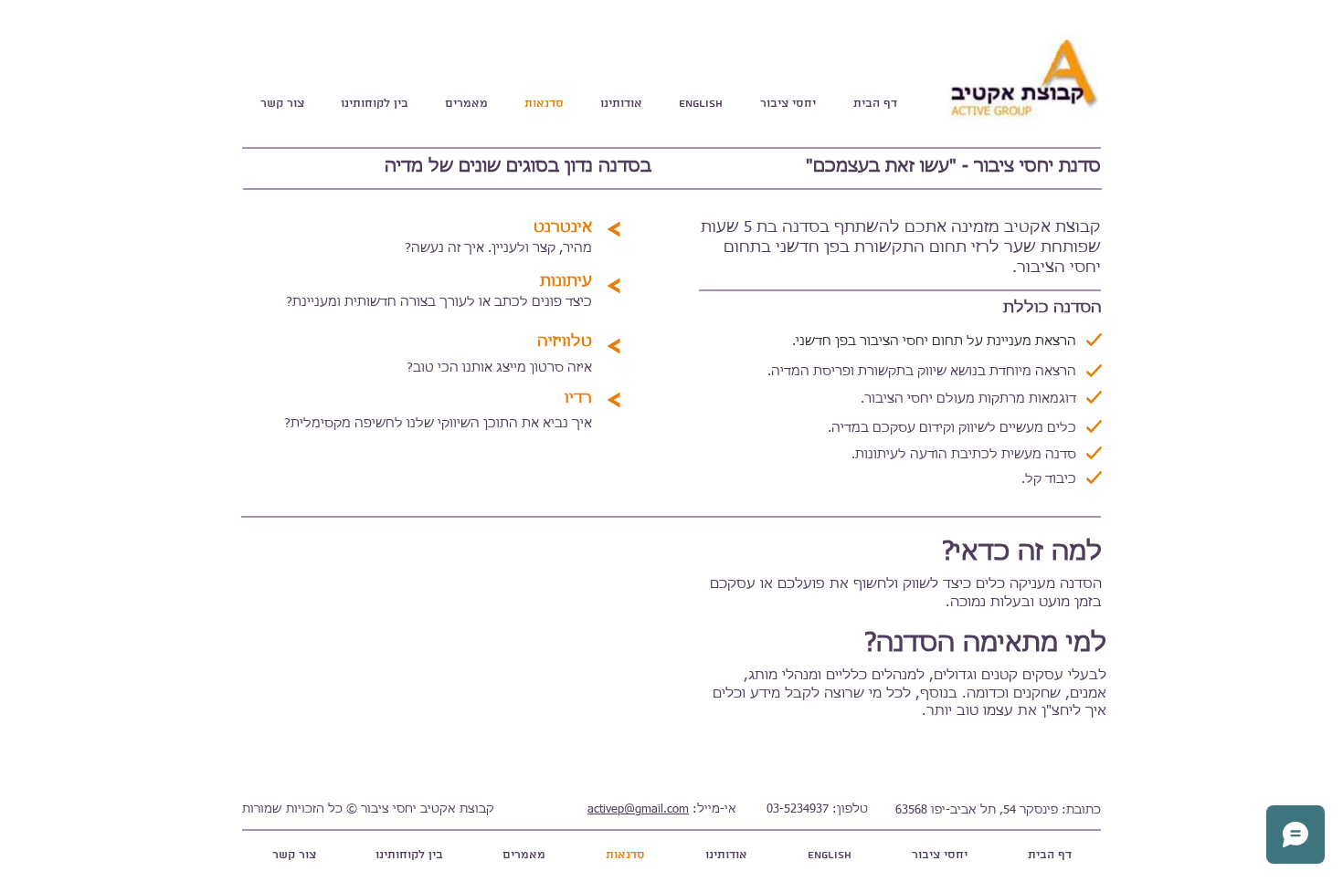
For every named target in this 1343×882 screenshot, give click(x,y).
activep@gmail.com (638, 809)
